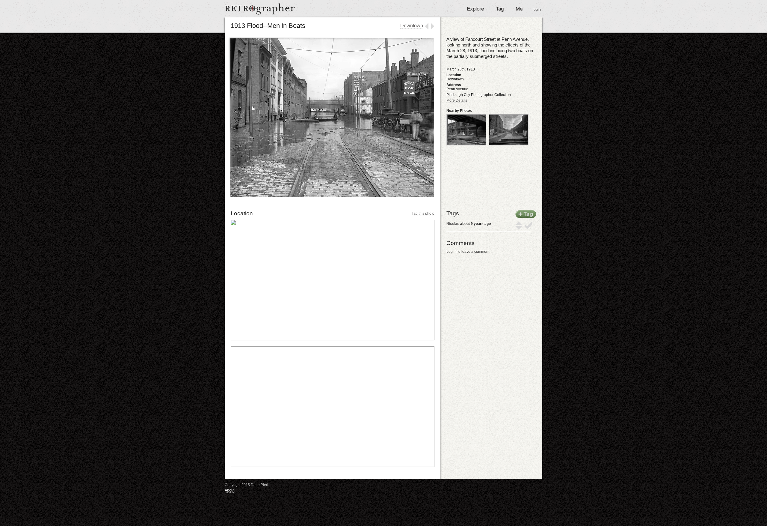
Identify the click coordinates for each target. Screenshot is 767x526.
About (229, 490)
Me (519, 9)
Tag (500, 9)
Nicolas (452, 224)
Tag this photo (423, 213)
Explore (475, 9)
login (537, 9)
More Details (456, 100)
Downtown (411, 25)
